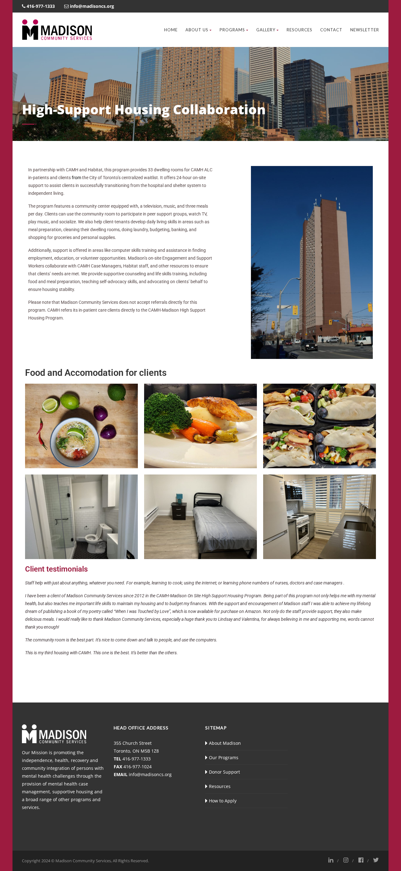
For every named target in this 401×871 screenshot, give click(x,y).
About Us (196, 29)
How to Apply (223, 801)
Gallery (265, 29)
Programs (232, 29)
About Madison (225, 743)
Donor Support (224, 772)
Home (171, 29)
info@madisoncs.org (150, 774)
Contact (331, 29)
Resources (299, 29)
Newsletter (364, 29)
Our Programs (223, 757)
